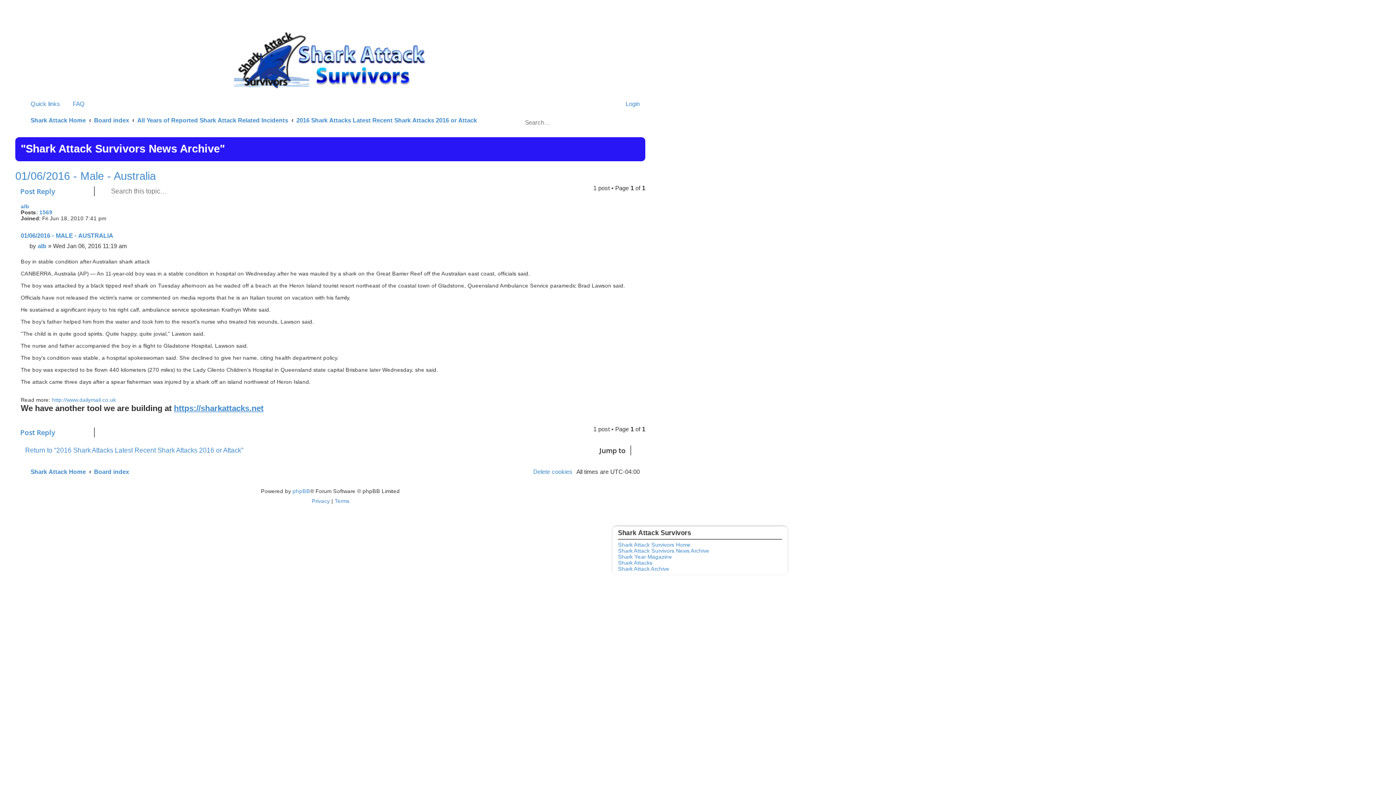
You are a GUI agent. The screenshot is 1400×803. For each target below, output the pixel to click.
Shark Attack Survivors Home (654, 545)
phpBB (301, 491)
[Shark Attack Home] (330, 60)
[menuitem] (74, 103)
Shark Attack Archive (643, 569)
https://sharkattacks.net (219, 408)
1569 (45, 212)
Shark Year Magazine (645, 557)
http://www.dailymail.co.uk (84, 400)
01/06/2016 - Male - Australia (85, 176)
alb (25, 206)
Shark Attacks (635, 563)
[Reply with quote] (636, 209)
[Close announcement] (636, 144)
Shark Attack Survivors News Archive (663, 551)
